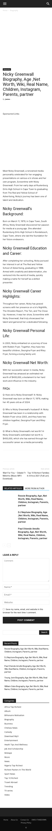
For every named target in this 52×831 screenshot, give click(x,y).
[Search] (48, 4)
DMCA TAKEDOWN (39, 820)
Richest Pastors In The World (17, 769)
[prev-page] (4, 545)
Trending (8, 786)
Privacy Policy (26, 823)
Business (8, 723)
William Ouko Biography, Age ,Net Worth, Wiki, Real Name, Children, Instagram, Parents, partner (26, 687)
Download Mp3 (11, 736)
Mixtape (8, 753)
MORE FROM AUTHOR (34, 488)
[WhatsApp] (24, 105)
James (7, 99)
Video (7, 794)
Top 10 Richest (11, 778)
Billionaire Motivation (14, 715)
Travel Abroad (10, 782)
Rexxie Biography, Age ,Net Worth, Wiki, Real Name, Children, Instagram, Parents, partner (26, 650)
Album (7, 711)
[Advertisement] (26, 41)
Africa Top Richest (12, 707)
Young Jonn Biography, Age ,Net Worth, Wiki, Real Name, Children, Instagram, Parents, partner (25, 679)
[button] (4, 4)
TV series (8, 790)
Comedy (8, 732)
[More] (44, 105)
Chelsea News (10, 727)
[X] (12, 105)
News (7, 761)
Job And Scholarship (13, 748)
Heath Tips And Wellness (16, 744)
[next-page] (9, 545)
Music (7, 757)
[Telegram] (37, 105)
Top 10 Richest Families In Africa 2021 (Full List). (38, 474)
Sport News (9, 774)
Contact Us (25, 820)
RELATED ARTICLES (13, 488)
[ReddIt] (31, 105)
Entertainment (11, 740)
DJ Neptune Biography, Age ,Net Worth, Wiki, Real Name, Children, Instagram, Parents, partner (25, 658)
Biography (14, 10)
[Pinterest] (18, 105)
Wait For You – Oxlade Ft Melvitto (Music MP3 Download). (14, 476)
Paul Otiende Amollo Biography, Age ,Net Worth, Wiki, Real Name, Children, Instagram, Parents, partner (25, 669)
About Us (14, 820)
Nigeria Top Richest (13, 765)
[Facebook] (5, 105)
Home (5, 10)
